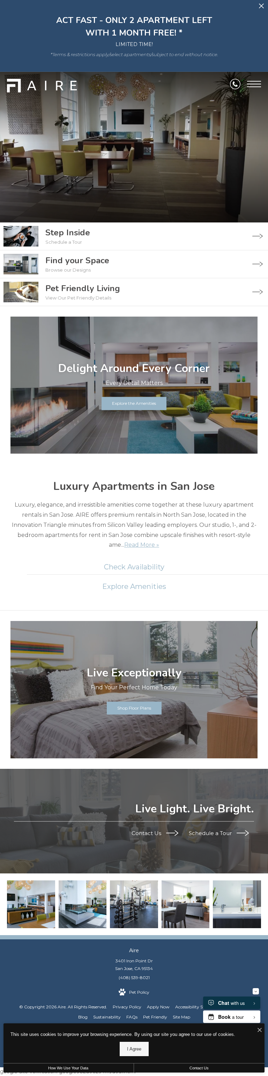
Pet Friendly (155, 1017)
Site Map (181, 1017)
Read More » (141, 544)
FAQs (131, 1017)
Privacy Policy (127, 1006)
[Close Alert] (261, 8)
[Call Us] (235, 84)
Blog (83, 1017)
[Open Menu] (254, 84)
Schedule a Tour (211, 833)
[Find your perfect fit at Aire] (31, 904)
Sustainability (107, 1017)
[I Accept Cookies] (260, 1030)
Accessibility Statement (198, 1006)
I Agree (134, 1049)
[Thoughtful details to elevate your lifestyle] (83, 904)
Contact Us (147, 833)
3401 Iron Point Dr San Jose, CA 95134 (134, 964)
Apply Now (158, 1006)
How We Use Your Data (68, 1068)
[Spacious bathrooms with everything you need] (237, 904)
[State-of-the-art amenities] (134, 904)
